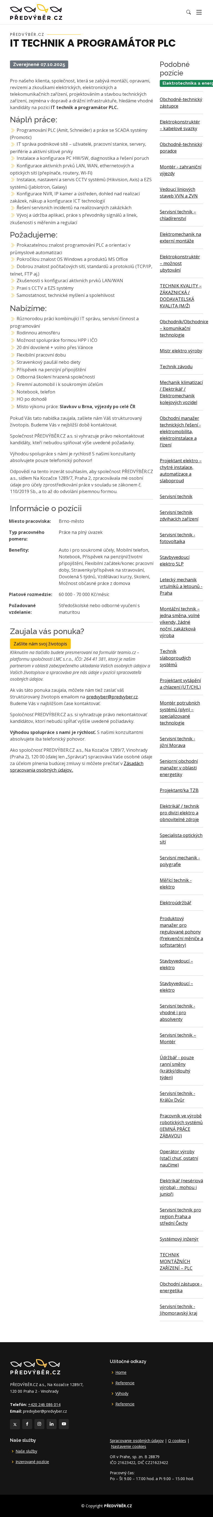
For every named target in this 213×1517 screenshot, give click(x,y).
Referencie (125, 1383)
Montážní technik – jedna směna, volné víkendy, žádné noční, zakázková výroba (180, 622)
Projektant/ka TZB (179, 790)
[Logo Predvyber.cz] (34, 1366)
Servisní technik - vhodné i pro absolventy (177, 1012)
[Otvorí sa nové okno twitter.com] (15, 1424)
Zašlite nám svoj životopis (40, 644)
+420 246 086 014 (44, 1404)
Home (120, 1372)
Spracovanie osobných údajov (137, 1440)
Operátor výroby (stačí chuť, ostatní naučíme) (179, 1158)
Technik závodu (176, 367)
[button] (188, 12)
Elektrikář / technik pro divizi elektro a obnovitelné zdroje (179, 812)
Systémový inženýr (179, 1239)
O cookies (177, 1440)
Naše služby (26, 1451)
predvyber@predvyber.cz (112, 697)
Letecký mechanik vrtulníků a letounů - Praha (181, 586)
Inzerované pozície (32, 1462)
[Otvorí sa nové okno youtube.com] (64, 1424)
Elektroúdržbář (175, 903)
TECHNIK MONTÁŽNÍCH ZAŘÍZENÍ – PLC (176, 1261)
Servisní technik (176, 496)
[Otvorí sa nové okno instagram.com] (39, 1424)
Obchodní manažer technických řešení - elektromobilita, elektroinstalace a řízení (180, 431)
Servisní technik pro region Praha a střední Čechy (180, 1216)
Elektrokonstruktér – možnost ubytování (180, 263)
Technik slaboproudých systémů (175, 658)
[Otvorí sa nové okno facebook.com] (27, 1424)
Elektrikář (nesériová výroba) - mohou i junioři (181, 1187)
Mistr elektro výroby (181, 351)
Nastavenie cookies (128, 1446)
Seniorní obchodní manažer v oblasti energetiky (179, 768)
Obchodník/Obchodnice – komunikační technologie (184, 328)
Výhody (121, 1393)
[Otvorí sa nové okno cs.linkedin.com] (52, 1424)
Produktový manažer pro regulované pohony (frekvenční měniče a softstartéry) (181, 931)
